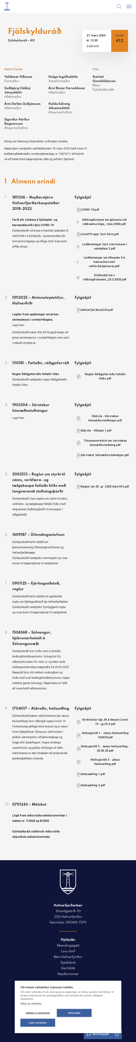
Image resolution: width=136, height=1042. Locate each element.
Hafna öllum (74, 1013)
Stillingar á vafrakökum (38, 1013)
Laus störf (68, 951)
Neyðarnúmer (68, 974)
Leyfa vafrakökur (38, 1023)
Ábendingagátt (68, 945)
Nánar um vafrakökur (31, 1003)
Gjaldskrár (68, 962)
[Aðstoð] (117, 1034)
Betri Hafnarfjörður (68, 957)
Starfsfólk (68, 968)
